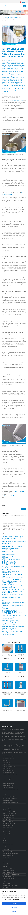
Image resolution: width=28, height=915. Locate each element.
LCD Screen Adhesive (7, 861)
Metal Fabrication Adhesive (9, 787)
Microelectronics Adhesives (9, 868)
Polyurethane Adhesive (8, 770)
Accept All (14, 903)
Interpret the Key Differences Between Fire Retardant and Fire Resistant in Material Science (14, 529)
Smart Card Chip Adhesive (8, 878)
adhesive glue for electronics (11, 559)
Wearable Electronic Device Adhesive (11, 874)
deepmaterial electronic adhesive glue (11, 581)
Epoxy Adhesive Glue (7, 793)
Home (3, 17)
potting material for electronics (9, 628)
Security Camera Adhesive (8, 876)
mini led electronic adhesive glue (10, 620)
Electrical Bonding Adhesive (9, 834)
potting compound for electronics (12, 625)
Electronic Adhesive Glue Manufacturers (10, 69)
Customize (14, 907)
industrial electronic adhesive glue (14, 615)
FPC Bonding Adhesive (7, 829)
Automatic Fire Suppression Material (11, 778)
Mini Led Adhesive (7, 859)
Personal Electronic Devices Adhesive (11, 789)
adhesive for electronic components (10, 552)
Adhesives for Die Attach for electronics (13, 566)
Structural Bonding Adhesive (9, 772)
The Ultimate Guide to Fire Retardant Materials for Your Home (14, 516)
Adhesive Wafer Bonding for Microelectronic (10, 571)
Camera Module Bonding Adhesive (10, 853)
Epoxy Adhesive (7, 654)
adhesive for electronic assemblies (11, 548)
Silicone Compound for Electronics (14, 82)
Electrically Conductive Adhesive (10, 774)
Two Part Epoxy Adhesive (8, 758)
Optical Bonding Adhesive (8, 831)
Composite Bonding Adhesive (9, 813)
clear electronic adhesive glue (12, 575)
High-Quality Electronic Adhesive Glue (15, 74)
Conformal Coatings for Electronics (10, 885)
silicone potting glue (12, 90)
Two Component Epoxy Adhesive (10, 798)
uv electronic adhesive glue (8, 634)
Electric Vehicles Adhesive (8, 783)
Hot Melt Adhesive (7, 768)
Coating (4, 842)
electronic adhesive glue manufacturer (12, 66)
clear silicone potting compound (9, 65)
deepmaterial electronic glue (8, 584)
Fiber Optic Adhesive (7, 851)
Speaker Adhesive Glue (8, 855)
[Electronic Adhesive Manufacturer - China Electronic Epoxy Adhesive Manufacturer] (6, 6)
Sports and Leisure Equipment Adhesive (11, 791)
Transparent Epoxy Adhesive (9, 800)
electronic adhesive (20, 586)
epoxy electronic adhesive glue (12, 605)
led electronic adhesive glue (14, 77)
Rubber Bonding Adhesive (8, 817)
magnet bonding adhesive (7, 618)
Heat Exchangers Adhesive (8, 785)
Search (3, 505)
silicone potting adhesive (12, 85)
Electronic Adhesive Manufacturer (12, 59)
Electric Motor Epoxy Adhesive (9, 864)
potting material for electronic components (13, 626)
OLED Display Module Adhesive (9, 872)
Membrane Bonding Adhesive (9, 823)
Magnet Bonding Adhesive (8, 833)
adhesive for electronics (8, 554)
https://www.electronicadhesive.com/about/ (12, 496)
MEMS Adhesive (6, 866)
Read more (7, 658)
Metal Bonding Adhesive (8, 808)
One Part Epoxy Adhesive (8, 756)
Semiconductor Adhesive (8, 870)
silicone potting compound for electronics (16, 86)
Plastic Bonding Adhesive (8, 806)
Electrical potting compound (8, 586)
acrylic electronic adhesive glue (12, 536)
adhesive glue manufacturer (9, 62)
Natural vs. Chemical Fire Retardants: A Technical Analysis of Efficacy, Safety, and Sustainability (14, 522)
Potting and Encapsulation (8, 844)
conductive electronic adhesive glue (12, 578)
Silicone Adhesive (6, 760)
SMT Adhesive (6, 857)
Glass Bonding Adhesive (8, 809)
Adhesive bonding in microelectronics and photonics (14, 542)
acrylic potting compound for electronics (12, 539)
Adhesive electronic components (12, 546)
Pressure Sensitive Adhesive (9, 766)
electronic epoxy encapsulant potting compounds (13, 602)
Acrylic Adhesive (6, 762)
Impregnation (6, 846)
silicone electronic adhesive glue (9, 83)
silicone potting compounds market (9, 88)
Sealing (4, 840)
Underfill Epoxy (6, 794)
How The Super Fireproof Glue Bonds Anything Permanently (14, 525)
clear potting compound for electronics (16, 63)
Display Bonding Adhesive (8, 825)
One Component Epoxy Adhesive (10, 796)
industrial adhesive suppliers (8, 76)
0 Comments (6, 93)
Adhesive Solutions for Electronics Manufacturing (12, 568)
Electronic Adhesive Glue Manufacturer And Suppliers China (12, 595)
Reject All (14, 911)
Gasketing (5, 881)
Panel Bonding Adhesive (8, 821)
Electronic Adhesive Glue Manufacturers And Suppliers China (13, 599)
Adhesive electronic (6, 545)
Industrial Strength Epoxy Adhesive (10, 802)
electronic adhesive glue (13, 589)
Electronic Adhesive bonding (8, 587)
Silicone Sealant (6, 883)
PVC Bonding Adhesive (8, 819)
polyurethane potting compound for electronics (11, 622)
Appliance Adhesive (7, 849)
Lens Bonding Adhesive (8, 827)
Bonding (4, 838)
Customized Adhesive (7, 779)
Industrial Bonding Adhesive (9, 815)
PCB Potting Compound (8, 863)
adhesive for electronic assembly (10, 549)
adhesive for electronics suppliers (10, 557)
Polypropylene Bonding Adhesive (10, 811)
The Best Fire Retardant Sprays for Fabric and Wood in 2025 (13, 519)
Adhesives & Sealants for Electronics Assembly (12, 564)
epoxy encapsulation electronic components (11, 607)
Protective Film (6, 776)
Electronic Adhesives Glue (11, 17)
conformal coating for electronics (12, 579)
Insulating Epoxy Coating (8, 887)
